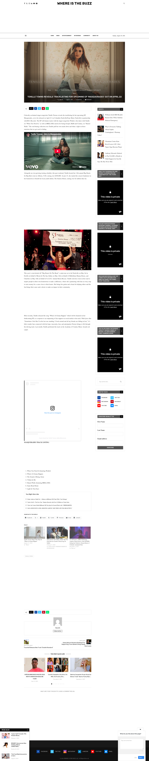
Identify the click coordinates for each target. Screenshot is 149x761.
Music (56, 90)
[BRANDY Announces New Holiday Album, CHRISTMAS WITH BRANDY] (5, 745)
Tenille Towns (29, 556)
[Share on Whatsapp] (47, 108)
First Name (101, 422)
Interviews (77, 35)
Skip (136, 757)
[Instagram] (29, 3)
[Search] (124, 3)
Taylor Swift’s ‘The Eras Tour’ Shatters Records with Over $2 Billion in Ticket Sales (48, 502)
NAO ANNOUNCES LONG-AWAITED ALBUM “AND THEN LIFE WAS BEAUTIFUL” (49, 508)
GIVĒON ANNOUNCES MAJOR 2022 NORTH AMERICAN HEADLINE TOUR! (34, 677)
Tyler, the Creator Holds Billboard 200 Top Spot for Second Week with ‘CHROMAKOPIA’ (49, 505)
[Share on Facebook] (35, 108)
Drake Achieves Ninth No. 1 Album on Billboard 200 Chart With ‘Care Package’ (47, 499)
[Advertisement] (74, 20)
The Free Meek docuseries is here (19, 755)
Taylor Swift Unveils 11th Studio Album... (18, 734)
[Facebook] (24, 3)
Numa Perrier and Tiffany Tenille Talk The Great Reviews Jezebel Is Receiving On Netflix (57, 541)
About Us (95, 35)
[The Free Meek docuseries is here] (5, 756)
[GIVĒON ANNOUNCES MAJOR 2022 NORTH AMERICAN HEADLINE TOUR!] (34, 665)
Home (52, 35)
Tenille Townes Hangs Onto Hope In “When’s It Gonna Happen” (33, 540)
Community (86, 35)
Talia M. (61, 99)
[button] (26, 670)
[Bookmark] (43, 660)
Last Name (101, 430)
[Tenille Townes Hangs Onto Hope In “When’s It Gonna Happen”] (34, 533)
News (57, 35)
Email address (102, 439)
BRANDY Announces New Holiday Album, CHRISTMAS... (18, 745)
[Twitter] (27, 3)
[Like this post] (31, 108)
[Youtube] (34, 3)
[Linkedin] (31, 3)
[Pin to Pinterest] (43, 108)
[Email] (37, 3)
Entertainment (66, 35)
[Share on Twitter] (39, 108)
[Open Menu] (25, 35)
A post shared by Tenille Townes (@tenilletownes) (52, 438)
